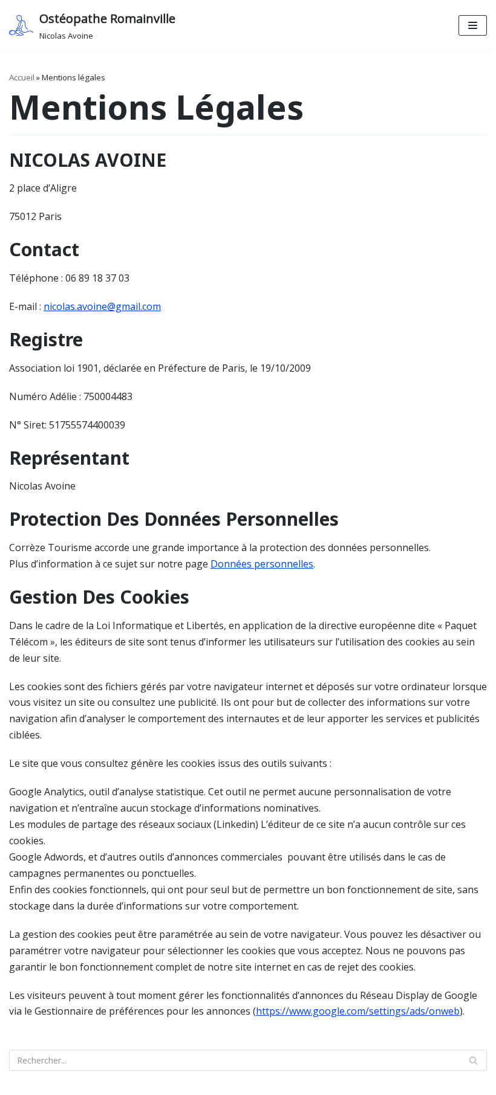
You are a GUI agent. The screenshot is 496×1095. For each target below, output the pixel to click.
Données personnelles (261, 563)
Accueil (21, 77)
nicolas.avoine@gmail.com (102, 306)
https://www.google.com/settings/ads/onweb (358, 1011)
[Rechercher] (473, 1060)
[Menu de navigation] (472, 25)
